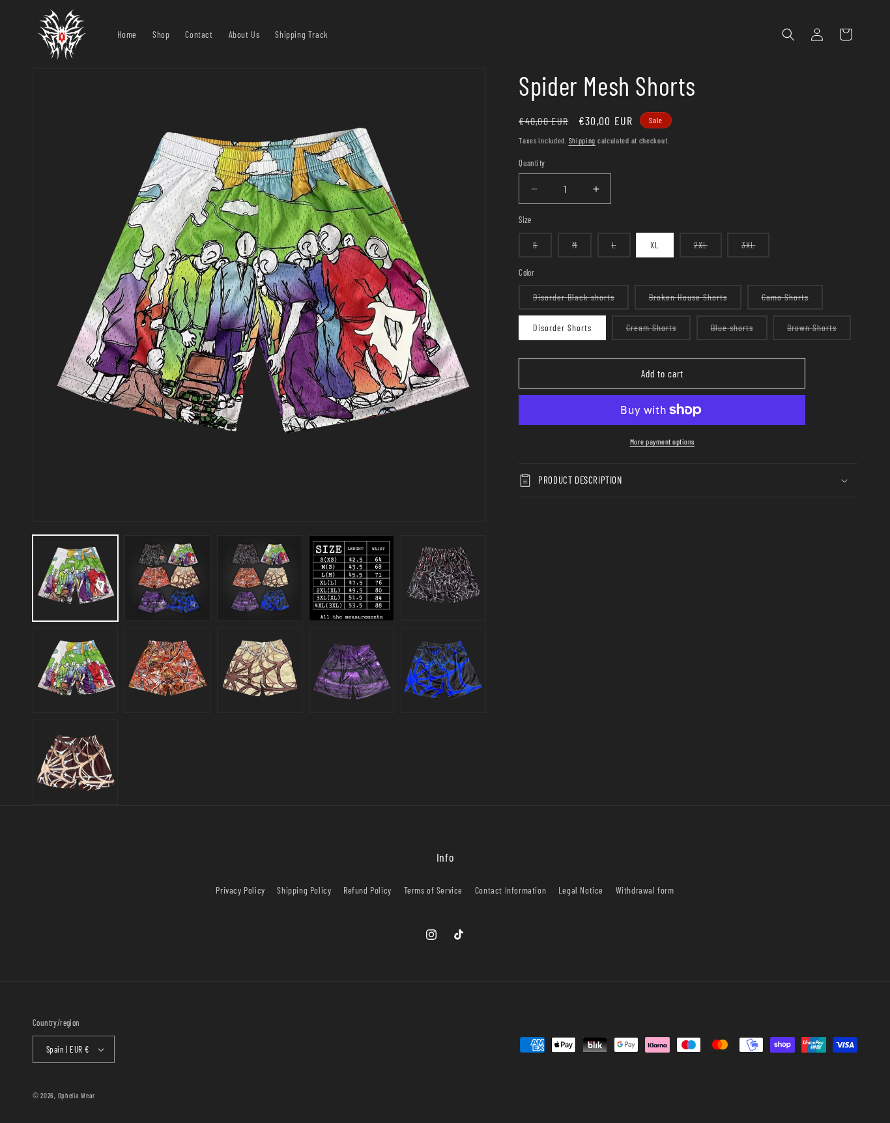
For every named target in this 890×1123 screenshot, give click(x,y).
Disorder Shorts (562, 327)
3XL (755, 248)
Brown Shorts (819, 330)
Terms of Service (433, 890)
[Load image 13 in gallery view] (351, 670)
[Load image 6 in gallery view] (443, 577)
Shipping (582, 140)
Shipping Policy (304, 890)
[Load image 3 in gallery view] (259, 577)
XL (654, 244)
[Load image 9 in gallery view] (167, 670)
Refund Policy (367, 890)
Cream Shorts (658, 330)
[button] (788, 34)
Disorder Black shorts (581, 300)
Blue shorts (739, 330)
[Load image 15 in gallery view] (443, 670)
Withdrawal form (645, 890)
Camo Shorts (792, 300)
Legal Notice (580, 890)
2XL (708, 248)
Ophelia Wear (76, 1095)
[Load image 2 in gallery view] (167, 577)
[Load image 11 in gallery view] (259, 670)
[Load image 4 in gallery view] (351, 577)
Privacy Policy (240, 890)
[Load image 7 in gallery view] (75, 670)
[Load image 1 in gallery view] (75, 577)
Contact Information (510, 890)
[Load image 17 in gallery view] (75, 762)
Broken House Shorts (695, 300)
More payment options (662, 441)
